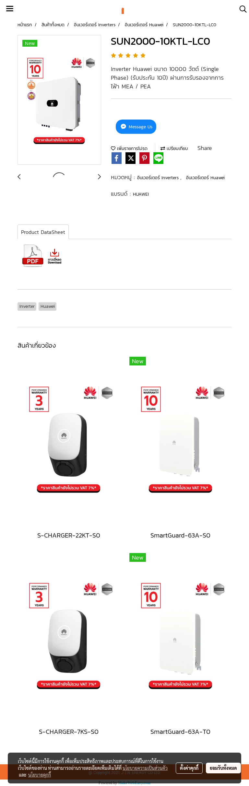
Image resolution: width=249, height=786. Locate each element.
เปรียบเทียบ (176, 148)
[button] (240, 9)
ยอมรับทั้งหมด (223, 768)
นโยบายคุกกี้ (39, 775)
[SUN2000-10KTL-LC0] (59, 100)
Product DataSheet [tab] (43, 232)
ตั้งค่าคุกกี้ (189, 768)
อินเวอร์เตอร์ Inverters (158, 177)
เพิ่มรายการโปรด (131, 148)
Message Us (139, 126)
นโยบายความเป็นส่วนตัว (145, 768)
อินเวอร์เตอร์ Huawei (205, 177)
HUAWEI (141, 194)
